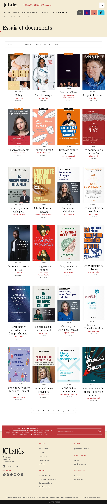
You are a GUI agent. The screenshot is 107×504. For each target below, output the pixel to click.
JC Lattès (13, 17)
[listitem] (4, 474)
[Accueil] (11, 5)
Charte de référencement (92, 497)
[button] (12, 44)
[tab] (5, 12)
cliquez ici (45, 435)
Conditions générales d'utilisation (68, 497)
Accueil (6, 17)
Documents (22, 17)
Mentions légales (48, 497)
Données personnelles (14, 497)
